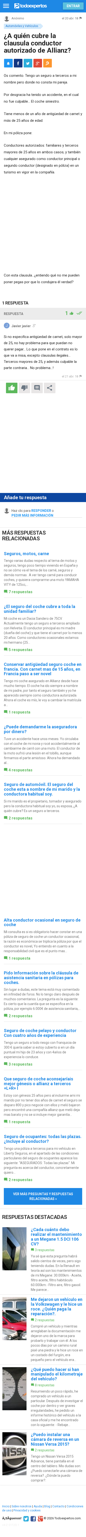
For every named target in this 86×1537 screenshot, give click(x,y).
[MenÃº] (6, 6)
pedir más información (32, 515)
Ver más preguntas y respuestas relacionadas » (43, 1196)
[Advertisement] (43, 224)
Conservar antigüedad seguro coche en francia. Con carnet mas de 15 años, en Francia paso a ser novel (42, 669)
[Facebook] (32, 1518)
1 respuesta (19, 712)
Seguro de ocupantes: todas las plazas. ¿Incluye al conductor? (42, 1139)
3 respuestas (20, 1064)
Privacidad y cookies (27, 1510)
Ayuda (38, 1506)
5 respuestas (20, 649)
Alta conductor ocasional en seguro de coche (42, 922)
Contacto (58, 1506)
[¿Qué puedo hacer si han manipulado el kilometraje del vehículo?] (43, 1397)
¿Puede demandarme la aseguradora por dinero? (40, 729)
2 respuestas (20, 818)
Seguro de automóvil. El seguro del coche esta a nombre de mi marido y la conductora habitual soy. (42, 789)
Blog (47, 1506)
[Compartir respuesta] (49, 388)
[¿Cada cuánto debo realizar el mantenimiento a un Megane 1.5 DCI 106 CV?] (43, 1259)
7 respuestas (20, 592)
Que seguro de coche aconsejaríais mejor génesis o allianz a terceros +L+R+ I (38, 1083)
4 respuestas (20, 770)
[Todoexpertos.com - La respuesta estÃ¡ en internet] (30, 5)
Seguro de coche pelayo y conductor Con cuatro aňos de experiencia (40, 1033)
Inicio (5, 1506)
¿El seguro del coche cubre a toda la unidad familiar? (39, 609)
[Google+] (40, 1518)
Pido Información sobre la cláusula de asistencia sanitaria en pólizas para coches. (41, 977)
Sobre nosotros (21, 1506)
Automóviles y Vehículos (21, 26)
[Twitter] (25, 1518)
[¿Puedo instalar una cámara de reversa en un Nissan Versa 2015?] (43, 1457)
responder (41, 511)
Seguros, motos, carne (26, 553)
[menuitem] (18, 63)
